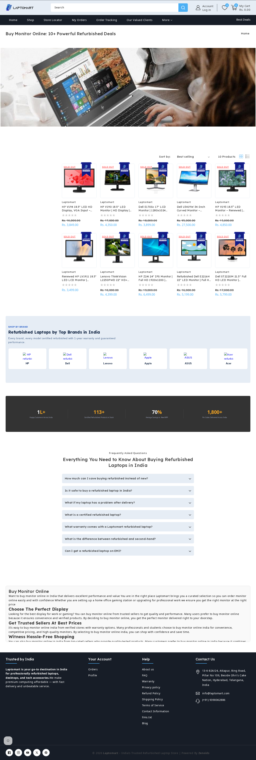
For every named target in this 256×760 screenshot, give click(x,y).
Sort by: (164, 156)
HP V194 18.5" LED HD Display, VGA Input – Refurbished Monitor (77, 208)
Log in (206, 9)
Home (245, 33)
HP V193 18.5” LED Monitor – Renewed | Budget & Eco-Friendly (230, 208)
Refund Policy (151, 693)
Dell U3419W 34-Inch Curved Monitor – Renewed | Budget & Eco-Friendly (194, 208)
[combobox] (119, 7)
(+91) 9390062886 (213, 700)
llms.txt (147, 717)
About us (148, 669)
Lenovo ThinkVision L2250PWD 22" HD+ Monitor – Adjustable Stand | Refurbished (114, 278)
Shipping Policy (152, 699)
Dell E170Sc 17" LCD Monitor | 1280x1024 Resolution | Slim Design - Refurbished (155, 208)
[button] (240, 8)
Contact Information (155, 711)
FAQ (144, 675)
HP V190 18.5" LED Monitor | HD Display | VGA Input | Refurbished (116, 208)
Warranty (148, 681)
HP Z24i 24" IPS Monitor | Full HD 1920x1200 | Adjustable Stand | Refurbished (155, 278)
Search (183, 7)
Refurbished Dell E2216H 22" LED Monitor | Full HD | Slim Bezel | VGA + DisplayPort (194, 278)
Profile (92, 675)
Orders (93, 669)
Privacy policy (151, 687)
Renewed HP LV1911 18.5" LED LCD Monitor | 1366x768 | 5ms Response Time (79, 278)
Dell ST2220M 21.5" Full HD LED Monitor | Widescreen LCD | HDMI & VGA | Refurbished (231, 278)
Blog (145, 723)
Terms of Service (153, 705)
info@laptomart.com (216, 693)
